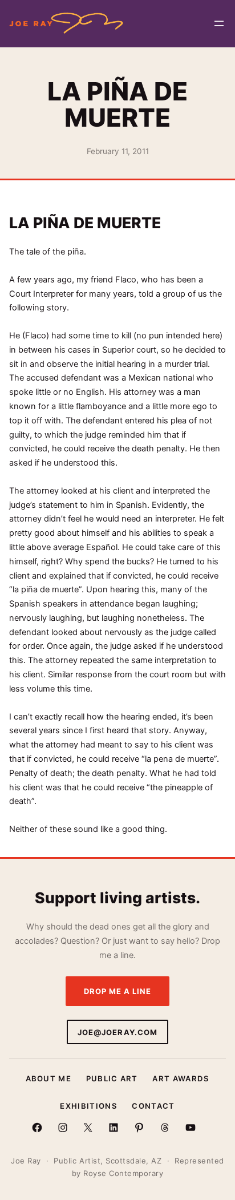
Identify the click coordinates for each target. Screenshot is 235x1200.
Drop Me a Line (118, 991)
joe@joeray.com (117, 1032)
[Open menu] (219, 23)
